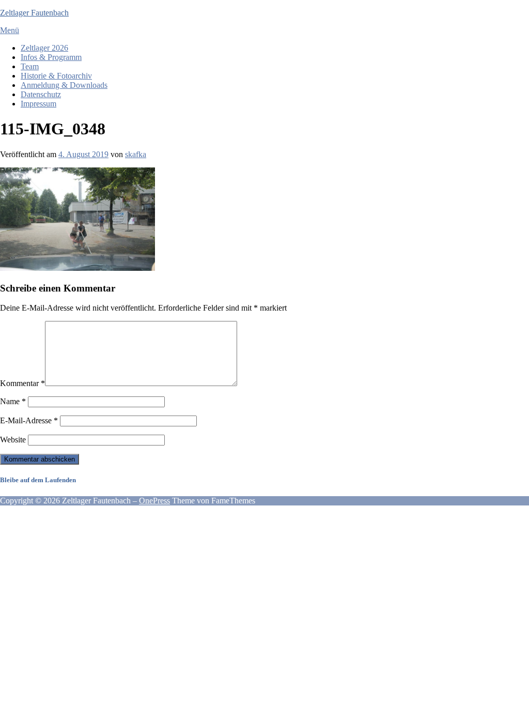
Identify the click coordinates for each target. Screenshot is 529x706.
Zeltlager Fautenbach (34, 12)
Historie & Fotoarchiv (56, 75)
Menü (9, 30)
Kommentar (22, 383)
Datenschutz (41, 94)
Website (13, 439)
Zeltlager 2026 (44, 47)
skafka (135, 154)
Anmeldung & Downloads (64, 85)
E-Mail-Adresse (29, 420)
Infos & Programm (51, 57)
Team (30, 66)
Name (13, 401)
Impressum (38, 103)
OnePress (154, 500)
